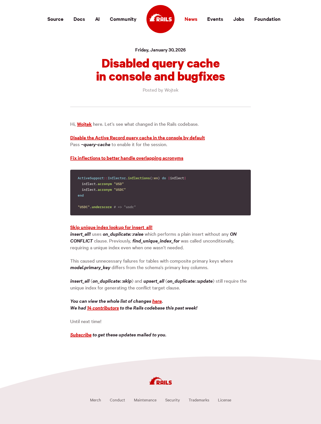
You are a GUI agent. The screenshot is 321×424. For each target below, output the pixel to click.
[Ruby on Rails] (160, 19)
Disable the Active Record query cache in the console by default (137, 137)
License (224, 399)
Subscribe (81, 334)
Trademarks (199, 399)
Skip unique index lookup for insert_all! (111, 227)
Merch (95, 399)
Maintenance (145, 399)
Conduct (117, 399)
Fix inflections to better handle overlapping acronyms (126, 158)
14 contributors (103, 308)
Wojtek (84, 124)
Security (172, 399)
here (157, 301)
